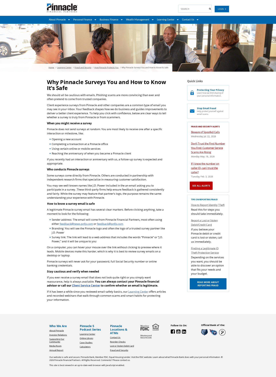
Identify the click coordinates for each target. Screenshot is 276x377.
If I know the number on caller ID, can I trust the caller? (205, 168)
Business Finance (109, 19)
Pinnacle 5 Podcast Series (90, 327)
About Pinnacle (57, 19)
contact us (125, 360)
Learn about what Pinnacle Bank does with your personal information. (186, 357)
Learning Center (165, 19)
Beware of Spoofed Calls (205, 132)
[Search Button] (210, 9)
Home (51, 67)
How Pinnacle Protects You (106, 67)
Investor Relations (58, 334)
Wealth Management (137, 19)
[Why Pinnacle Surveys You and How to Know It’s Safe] (62, 11)
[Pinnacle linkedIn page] (184, 332)
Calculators (85, 346)
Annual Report (56, 350)
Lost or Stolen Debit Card (122, 345)
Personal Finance (82, 19)
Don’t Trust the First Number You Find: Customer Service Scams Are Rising (208, 148)
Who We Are (58, 326)
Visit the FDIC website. (141, 357)
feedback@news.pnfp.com (76, 224)
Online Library (86, 338)
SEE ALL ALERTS (201, 185)
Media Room (55, 345)
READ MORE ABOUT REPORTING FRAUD (208, 284)
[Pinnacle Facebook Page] (173, 332)
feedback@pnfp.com (110, 224)
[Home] (146, 338)
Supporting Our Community (56, 340)
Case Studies (86, 342)
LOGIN (221, 9)
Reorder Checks (118, 341)
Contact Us (188, 19)
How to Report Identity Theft (208, 205)
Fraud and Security (83, 67)
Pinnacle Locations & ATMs (118, 329)
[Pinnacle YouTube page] (179, 332)
